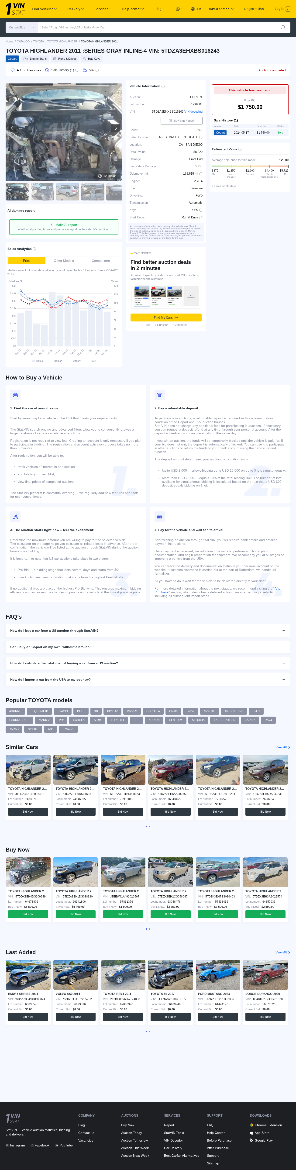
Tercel (191, 711)
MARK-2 (44, 720)
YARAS (14, 729)
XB (96, 711)
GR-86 (173, 711)
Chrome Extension (268, 1125)
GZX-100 (209, 711)
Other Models (64, 260)
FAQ (210, 1125)
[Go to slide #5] (118, 191)
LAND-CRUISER (224, 720)
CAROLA (79, 720)
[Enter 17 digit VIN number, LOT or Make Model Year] (283, 27)
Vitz (61, 720)
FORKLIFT (117, 720)
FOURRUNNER (19, 720)
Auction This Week (135, 1148)
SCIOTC (33, 729)
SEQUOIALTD (39, 711)
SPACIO (63, 711)
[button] (22, 27)
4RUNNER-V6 (234, 711)
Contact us (86, 1133)
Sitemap (213, 1163)
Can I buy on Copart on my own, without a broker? (50, 647)
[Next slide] (115, 128)
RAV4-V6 (68, 729)
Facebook (42, 1145)
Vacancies (85, 1140)
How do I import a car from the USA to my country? (50, 679)
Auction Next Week (135, 1155)
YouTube (66, 1145)
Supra (98, 720)
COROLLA (153, 711)
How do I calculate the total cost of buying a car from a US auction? (64, 663)
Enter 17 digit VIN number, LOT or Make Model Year (74, 27)
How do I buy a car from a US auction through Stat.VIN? (54, 630)
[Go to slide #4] (92, 191)
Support (213, 1155)
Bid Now (28, 811)
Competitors (101, 260)
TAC (50, 729)
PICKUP (112, 711)
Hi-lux (256, 711)
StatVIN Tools (174, 1133)
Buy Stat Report (184, 120)
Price (27, 260)
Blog (158, 9)
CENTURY (176, 720)
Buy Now (127, 1125)
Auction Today (131, 1133)
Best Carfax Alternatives (181, 1155)
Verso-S (132, 711)
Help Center (216, 1133)
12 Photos (109, 176)
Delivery (74, 9)
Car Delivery (173, 1148)
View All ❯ (282, 747)
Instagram (17, 1145)
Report (169, 1125)
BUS (136, 720)
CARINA (250, 720)
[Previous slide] (12, 128)
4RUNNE (15, 711)
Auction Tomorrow (134, 1140)
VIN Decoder (173, 1140)
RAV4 (268, 720)
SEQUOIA (198, 720)
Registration (254, 9)
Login (280, 8)
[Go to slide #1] (17, 191)
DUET (81, 711)
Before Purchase (219, 1140)
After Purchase (218, 1148)
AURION (154, 720)
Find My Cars (163, 317)
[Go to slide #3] (67, 191)
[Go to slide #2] (42, 191)
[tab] (146, 826)
